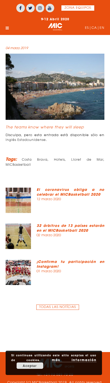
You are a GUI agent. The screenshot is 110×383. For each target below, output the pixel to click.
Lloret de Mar (87, 159)
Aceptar (30, 365)
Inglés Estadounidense (26, 140)
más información (74, 360)
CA (94, 28)
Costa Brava (35, 159)
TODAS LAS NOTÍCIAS (57, 307)
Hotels (59, 159)
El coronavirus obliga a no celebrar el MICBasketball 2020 (71, 192)
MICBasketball (18, 165)
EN (102, 28)
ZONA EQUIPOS (77, 8)
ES (87, 28)
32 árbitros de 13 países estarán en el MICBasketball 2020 (71, 228)
